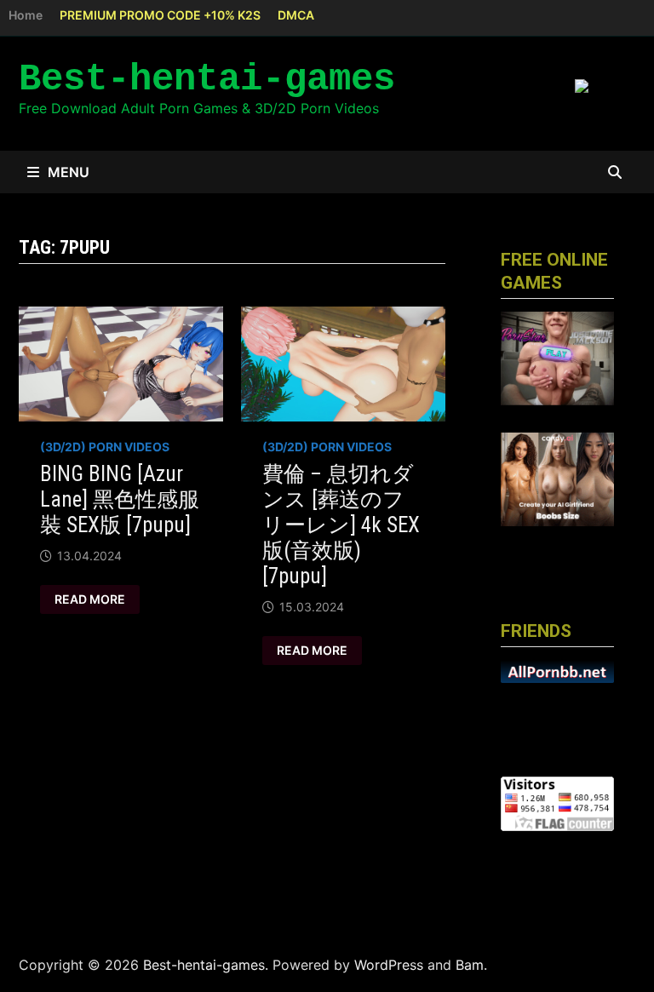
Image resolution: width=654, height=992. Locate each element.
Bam (470, 964)
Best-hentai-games (207, 79)
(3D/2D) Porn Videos (104, 446)
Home (26, 15)
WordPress (388, 964)
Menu (68, 172)
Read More (89, 599)
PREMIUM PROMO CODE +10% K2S (160, 15)
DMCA (296, 15)
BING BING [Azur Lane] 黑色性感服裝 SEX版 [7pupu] (119, 499)
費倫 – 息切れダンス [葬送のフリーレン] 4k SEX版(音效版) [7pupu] (341, 525)
